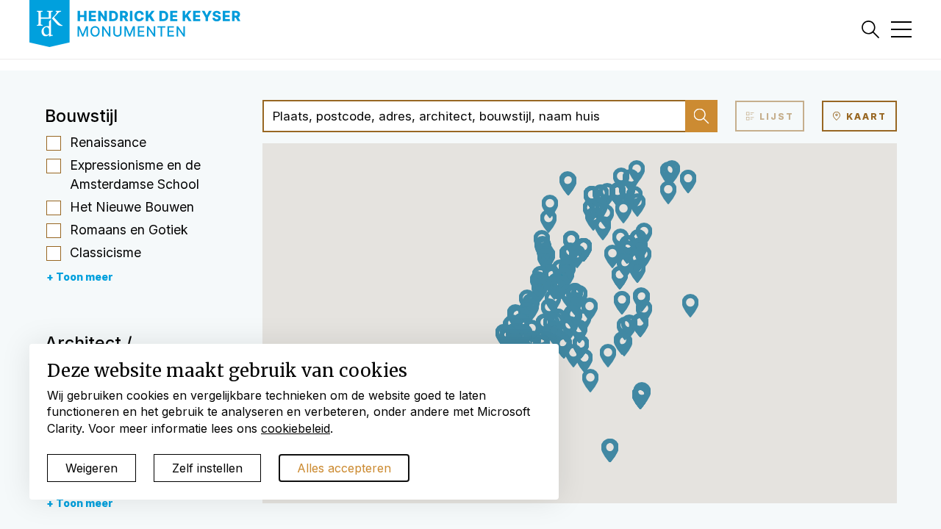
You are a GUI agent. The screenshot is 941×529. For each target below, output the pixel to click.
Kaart (864, 116)
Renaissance (108, 142)
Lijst (775, 116)
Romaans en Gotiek (129, 229)
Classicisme (105, 252)
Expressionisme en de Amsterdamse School (135, 174)
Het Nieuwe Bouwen (132, 207)
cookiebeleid (295, 428)
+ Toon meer (79, 276)
